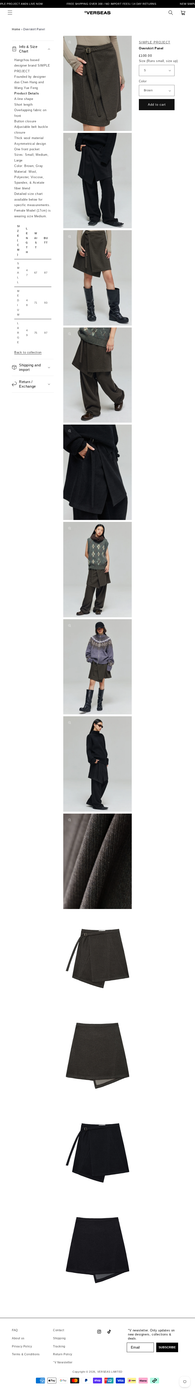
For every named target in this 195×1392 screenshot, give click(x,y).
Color (142, 81)
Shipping (59, 1338)
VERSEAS (103, 1371)
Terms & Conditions (26, 1354)
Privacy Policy (22, 1346)
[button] (10, 12)
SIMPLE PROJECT (154, 42)
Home (16, 29)
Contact (58, 1330)
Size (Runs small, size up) (158, 61)
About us (18, 1338)
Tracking (59, 1346)
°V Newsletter (63, 1362)
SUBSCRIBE (167, 1347)
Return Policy (62, 1354)
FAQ (15, 1330)
